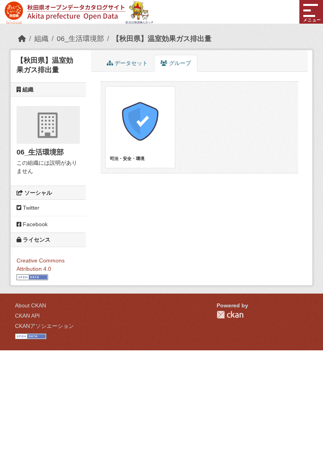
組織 (41, 39)
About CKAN (30, 305)
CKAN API (27, 315)
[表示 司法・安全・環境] (140, 127)
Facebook (34, 224)
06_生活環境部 (80, 39)
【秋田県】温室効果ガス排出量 (162, 39)
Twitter (30, 208)
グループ (179, 63)
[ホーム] (22, 39)
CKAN (230, 315)
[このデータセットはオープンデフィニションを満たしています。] (32, 277)
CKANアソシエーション (44, 326)
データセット (130, 63)
